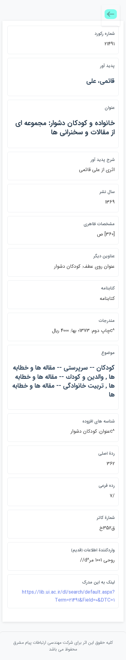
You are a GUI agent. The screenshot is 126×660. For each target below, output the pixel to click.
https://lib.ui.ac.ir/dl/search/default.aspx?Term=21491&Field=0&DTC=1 (68, 596)
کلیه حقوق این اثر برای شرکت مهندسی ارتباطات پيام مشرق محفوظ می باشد (63, 646)
